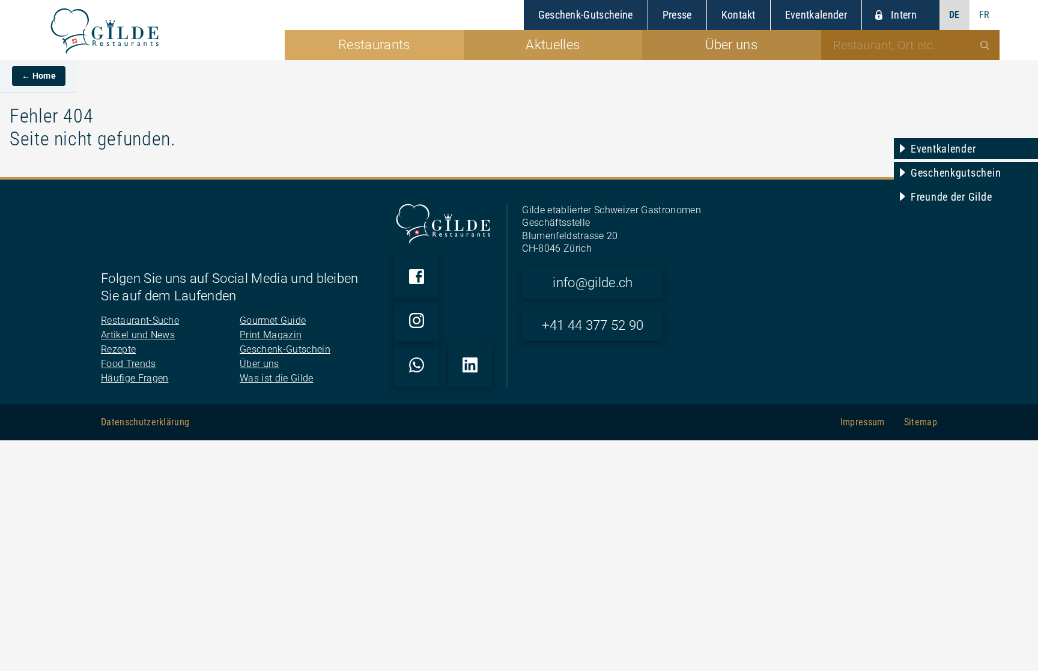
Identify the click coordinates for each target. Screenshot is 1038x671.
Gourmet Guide (273, 320)
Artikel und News (138, 335)
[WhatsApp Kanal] (416, 364)
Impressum (862, 422)
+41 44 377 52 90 (592, 325)
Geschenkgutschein (956, 172)
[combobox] (910, 45)
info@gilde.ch (593, 282)
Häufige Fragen (134, 378)
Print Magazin (271, 335)
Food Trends (128, 363)
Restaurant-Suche (140, 320)
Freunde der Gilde (951, 196)
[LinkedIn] (470, 364)
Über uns (259, 363)
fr (984, 14)
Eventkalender (943, 148)
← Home (39, 75)
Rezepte (118, 349)
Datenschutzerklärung (145, 422)
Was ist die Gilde (276, 378)
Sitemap (920, 422)
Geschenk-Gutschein (285, 349)
